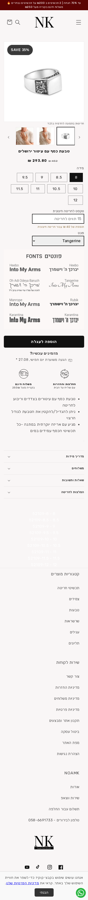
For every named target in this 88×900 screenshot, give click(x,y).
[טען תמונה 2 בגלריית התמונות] (45, 136)
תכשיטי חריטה (68, 588)
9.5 (25, 177)
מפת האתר (70, 743)
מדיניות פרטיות (67, 709)
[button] (78, 22)
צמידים (74, 599)
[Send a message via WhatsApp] (81, 893)
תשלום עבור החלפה (64, 809)
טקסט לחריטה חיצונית (68, 211)
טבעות (74, 610)
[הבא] (8, 137)
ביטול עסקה (70, 731)
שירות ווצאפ (70, 798)
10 (75, 189)
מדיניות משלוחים (66, 698)
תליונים (74, 643)
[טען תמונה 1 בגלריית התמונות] (66, 136)
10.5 (56, 189)
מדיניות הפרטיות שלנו (22, 883)
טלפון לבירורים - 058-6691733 (53, 820)
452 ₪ (53, 160)
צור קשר (72, 676)
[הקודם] (79, 137)
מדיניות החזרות (67, 687)
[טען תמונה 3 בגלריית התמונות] (25, 136)
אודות (74, 787)
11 (38, 189)
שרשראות (72, 621)
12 (75, 200)
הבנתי (44, 892)
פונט (81, 233)
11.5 (19, 189)
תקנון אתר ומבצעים (64, 720)
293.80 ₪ (37, 161)
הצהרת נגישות (68, 754)
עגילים (74, 632)
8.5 (59, 177)
